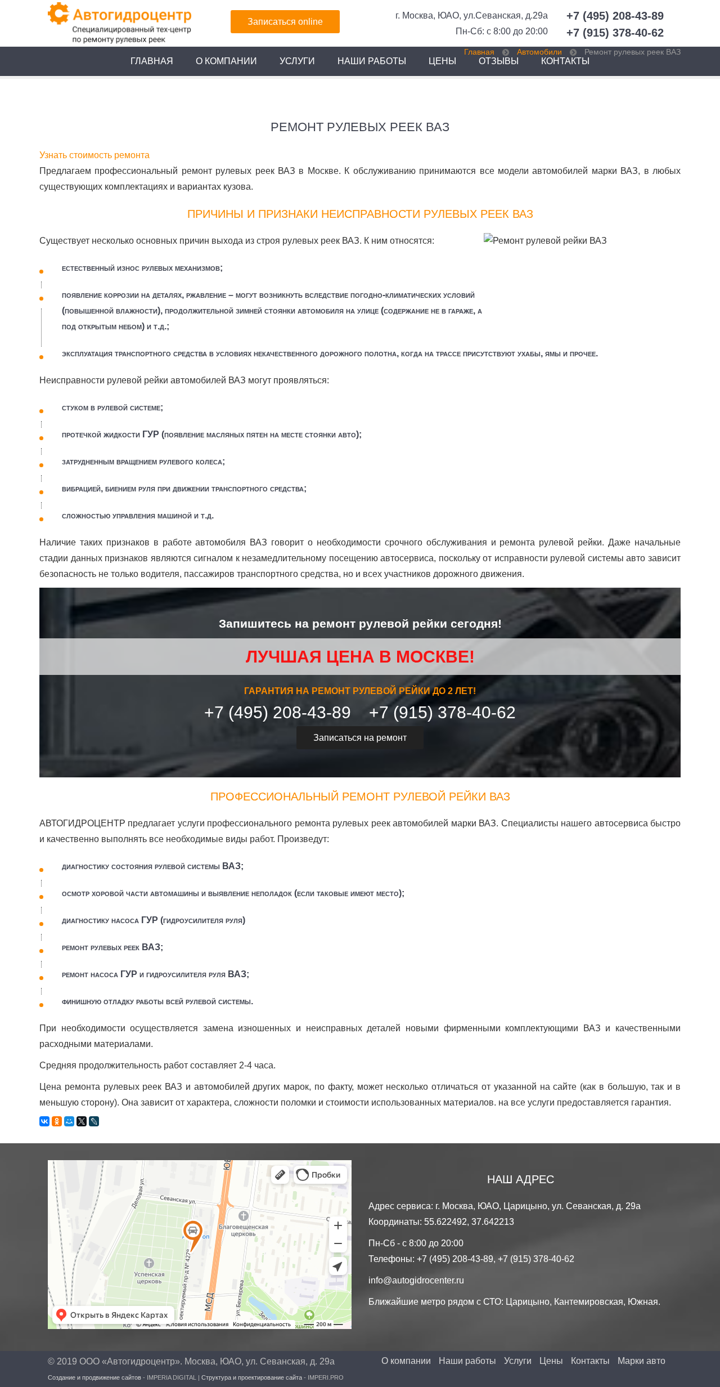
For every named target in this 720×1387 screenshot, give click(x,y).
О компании (226, 61)
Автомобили (539, 51)
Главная (151, 61)
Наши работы (372, 61)
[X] (81, 1121)
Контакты (590, 1361)
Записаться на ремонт (360, 737)
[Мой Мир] (69, 1121)
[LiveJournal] (94, 1121)
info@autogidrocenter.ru (416, 1280)
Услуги (297, 61)
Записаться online (285, 21)
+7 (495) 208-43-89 (615, 16)
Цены (442, 61)
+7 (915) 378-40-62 (615, 32)
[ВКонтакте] (44, 1121)
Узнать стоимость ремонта (94, 155)
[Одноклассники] (57, 1121)
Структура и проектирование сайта (251, 1377)
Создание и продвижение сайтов (94, 1377)
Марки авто (641, 1361)
